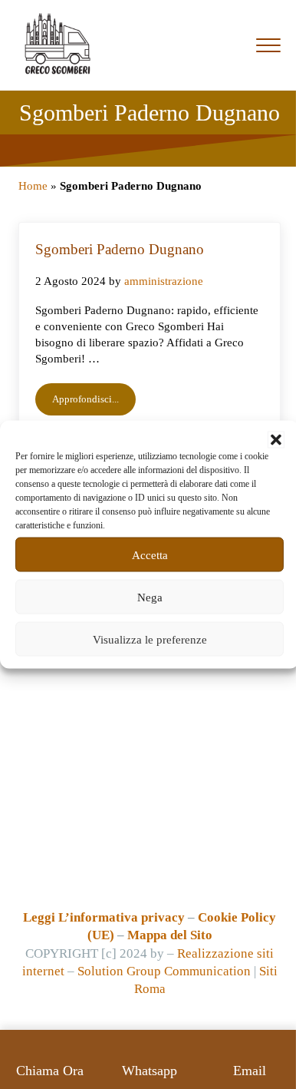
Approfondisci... (94, 402)
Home (33, 186)
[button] (276, 440)
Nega (150, 597)
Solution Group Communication (164, 971)
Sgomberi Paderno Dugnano (119, 249)
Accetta (150, 554)
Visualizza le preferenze (150, 639)
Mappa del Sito (169, 935)
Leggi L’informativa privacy (104, 917)
